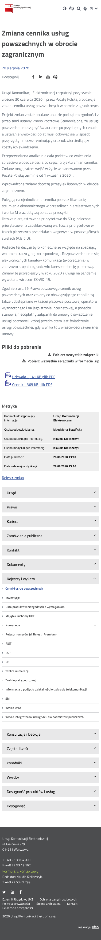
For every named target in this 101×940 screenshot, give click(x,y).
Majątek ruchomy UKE (20, 616)
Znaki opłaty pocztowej (20, 680)
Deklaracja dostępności (17, 908)
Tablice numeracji (16, 671)
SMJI (8, 698)
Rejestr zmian (13, 477)
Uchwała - (33, 377)
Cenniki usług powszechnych (24, 588)
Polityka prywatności (16, 904)
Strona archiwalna (48, 904)
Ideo (95, 927)
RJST (8, 643)
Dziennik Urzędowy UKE (17, 899)
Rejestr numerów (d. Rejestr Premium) (31, 634)
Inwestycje (12, 597)
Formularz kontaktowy (20, 871)
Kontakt (72, 904)
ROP (8, 652)
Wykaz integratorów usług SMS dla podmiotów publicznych (44, 717)
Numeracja (12, 625)
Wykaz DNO (13, 708)
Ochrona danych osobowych (58, 899)
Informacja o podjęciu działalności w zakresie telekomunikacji (46, 689)
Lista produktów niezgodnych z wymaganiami (35, 607)
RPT (8, 662)
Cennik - (32, 384)
